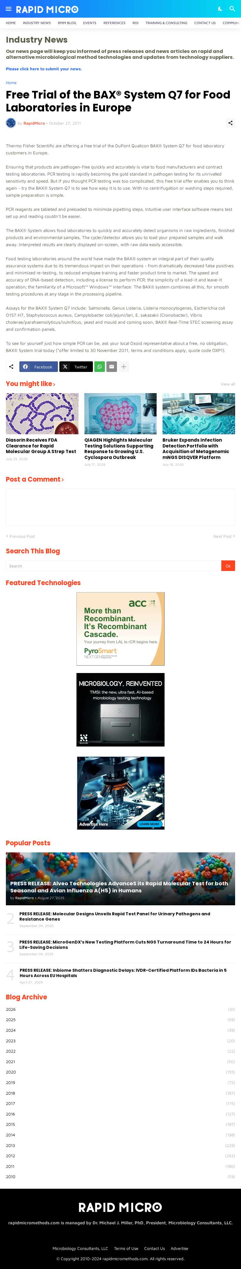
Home (11, 23)
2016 (120, 1113)
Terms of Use (126, 1248)
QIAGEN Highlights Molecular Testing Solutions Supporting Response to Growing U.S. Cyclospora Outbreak (118, 448)
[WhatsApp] (99, 366)
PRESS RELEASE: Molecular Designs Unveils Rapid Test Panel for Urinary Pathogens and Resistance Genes (114, 916)
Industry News (37, 23)
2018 (120, 1093)
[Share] (230, 123)
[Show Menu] (8, 9)
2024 (120, 1030)
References (114, 23)
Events (89, 23)
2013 (120, 1145)
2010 (120, 1176)
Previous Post (22, 536)
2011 (120, 1166)
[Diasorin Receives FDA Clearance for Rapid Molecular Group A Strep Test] (42, 413)
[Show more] (123, 366)
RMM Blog (67, 23)
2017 (120, 1103)
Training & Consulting (166, 23)
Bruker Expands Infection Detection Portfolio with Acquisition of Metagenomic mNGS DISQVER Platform (196, 448)
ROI (135, 23)
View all (228, 384)
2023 (120, 1040)
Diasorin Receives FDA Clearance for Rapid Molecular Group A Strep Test (41, 446)
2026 (120, 1009)
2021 (120, 1061)
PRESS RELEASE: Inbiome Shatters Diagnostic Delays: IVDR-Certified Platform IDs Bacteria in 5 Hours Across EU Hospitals (123, 973)
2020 (120, 1071)
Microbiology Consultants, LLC (80, 1248)
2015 (120, 1124)
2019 (120, 1082)
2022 (120, 1050)
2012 (120, 1155)
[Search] (233, 8)
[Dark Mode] (220, 9)
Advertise (179, 1248)
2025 (120, 1019)
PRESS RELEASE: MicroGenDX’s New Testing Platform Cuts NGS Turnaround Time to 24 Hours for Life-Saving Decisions (125, 944)
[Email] (111, 366)
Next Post (222, 536)
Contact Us (205, 23)
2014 (120, 1134)
